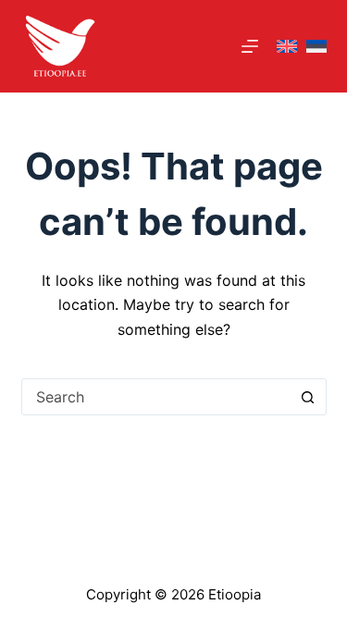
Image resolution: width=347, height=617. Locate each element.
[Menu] (250, 46)
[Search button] (308, 396)
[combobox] (156, 396)
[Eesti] (316, 47)
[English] (287, 47)
